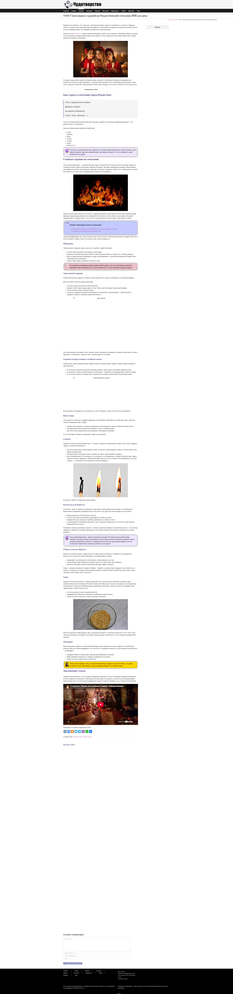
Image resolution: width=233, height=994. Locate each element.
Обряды (65, 973)
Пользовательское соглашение (126, 975)
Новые (157, 27)
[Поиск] (142, 10)
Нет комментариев (86, 736)
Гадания (76, 736)
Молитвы (76, 973)
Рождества (77, 33)
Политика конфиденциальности (126, 973)
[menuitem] (67, 10)
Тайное (100, 973)
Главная (65, 970)
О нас (119, 977)
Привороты (89, 973)
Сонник (76, 970)
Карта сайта (121, 971)
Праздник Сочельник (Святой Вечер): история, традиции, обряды (95, 229)
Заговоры (98, 970)
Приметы (65, 975)
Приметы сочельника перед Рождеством (87, 231)
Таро (76, 975)
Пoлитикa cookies (123, 978)
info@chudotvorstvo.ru (78, 988)
